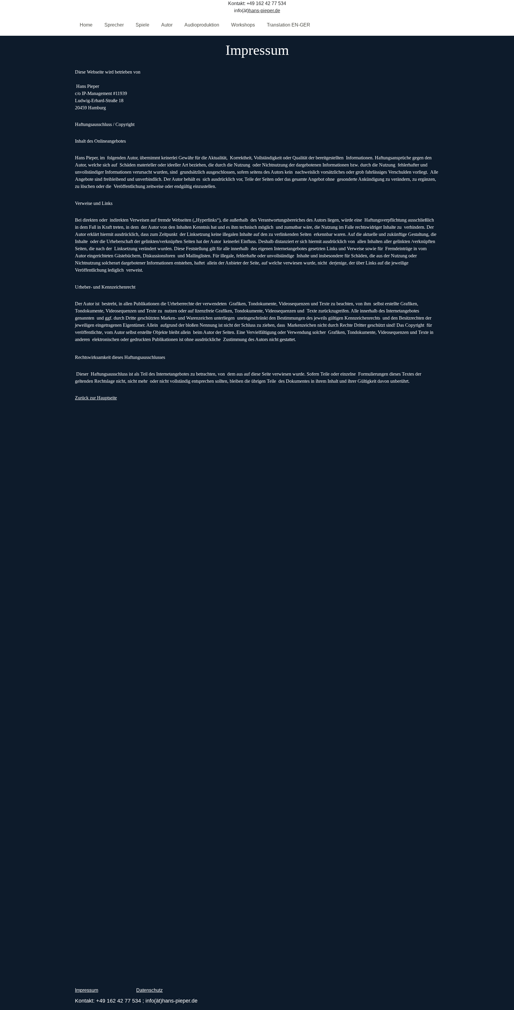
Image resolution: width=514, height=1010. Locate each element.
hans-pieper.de (264, 10)
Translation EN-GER (288, 24)
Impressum (86, 990)
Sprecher (114, 24)
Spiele (142, 24)
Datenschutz (149, 990)
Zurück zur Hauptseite (96, 397)
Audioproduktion (201, 24)
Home (86, 24)
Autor (167, 24)
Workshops (243, 24)
